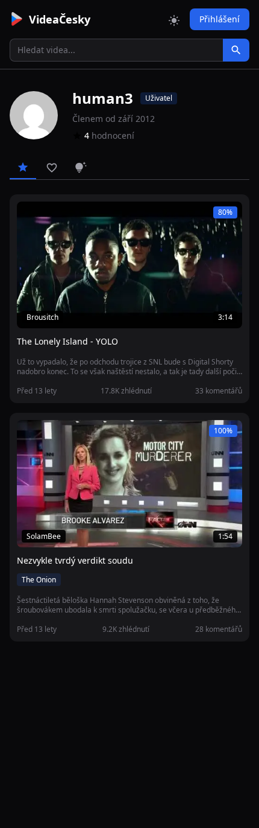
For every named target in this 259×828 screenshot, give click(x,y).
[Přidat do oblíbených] (31, 217)
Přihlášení (219, 19)
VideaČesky (59, 19)
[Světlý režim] (174, 19)
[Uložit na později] (53, 217)
